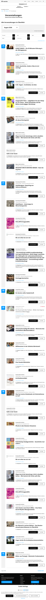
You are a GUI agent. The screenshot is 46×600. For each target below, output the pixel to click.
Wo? (18, 35)
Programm (22, 583)
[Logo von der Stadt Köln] (4, 1)
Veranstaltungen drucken (41, 40)
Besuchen (22, 577)
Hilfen (25, 1)
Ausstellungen (22, 581)
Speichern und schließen (34, 595)
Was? (33, 35)
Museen (21, 579)
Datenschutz (23, 598)
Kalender (21, 582)
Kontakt (36, 1)
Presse (29, 1)
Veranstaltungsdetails (33, 76)
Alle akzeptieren (9, 595)
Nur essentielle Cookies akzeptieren (21, 595)
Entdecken (22, 578)
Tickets (33, 1)
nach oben (41, 76)
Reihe (3, 38)
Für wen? (3, 35)
